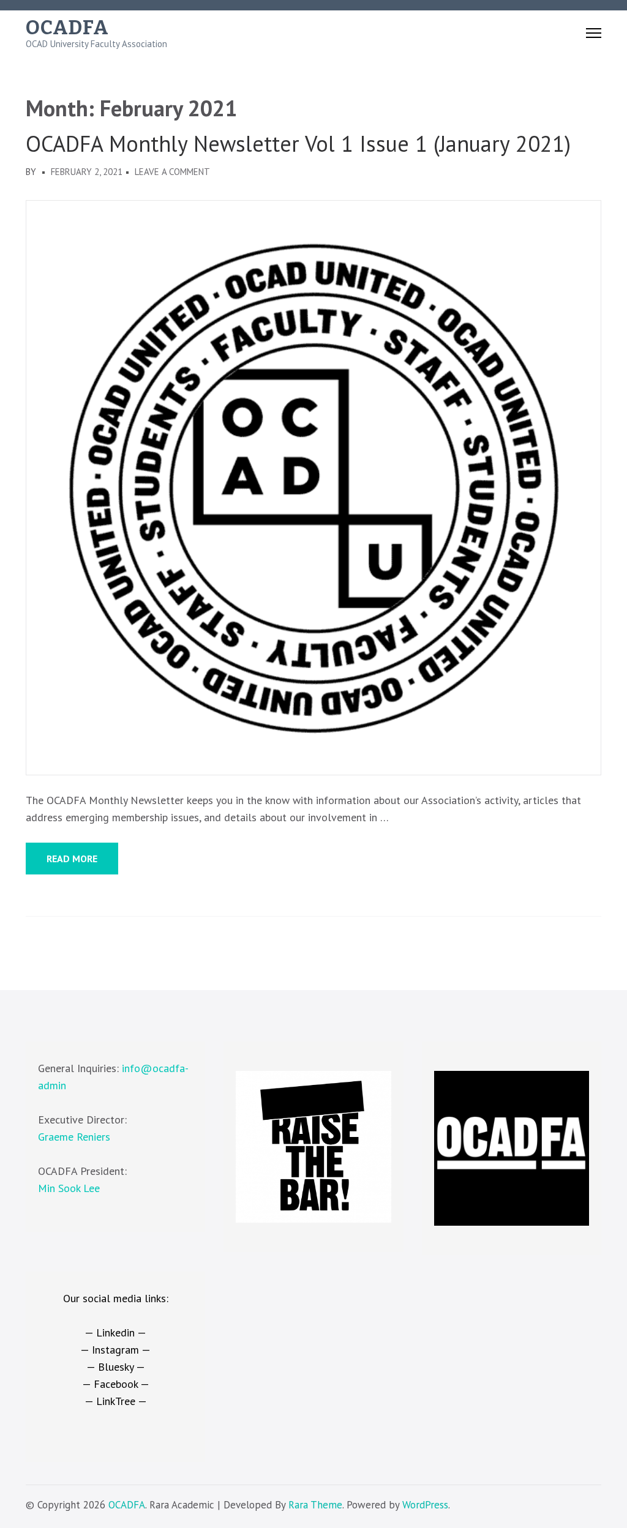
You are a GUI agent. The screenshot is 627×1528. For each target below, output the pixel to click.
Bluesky (115, 1367)
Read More (72, 858)
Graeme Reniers (74, 1137)
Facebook (116, 1384)
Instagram (115, 1350)
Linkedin (115, 1332)
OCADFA (67, 27)
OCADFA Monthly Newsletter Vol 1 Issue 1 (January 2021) (298, 144)
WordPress (425, 1504)
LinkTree (115, 1401)
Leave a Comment (172, 171)
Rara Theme (315, 1504)
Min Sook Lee (69, 1188)
